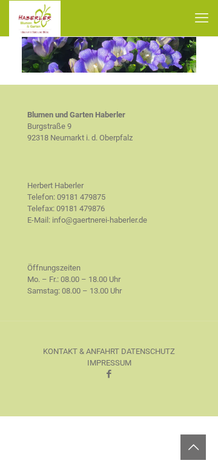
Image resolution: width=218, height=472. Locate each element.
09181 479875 (81, 197)
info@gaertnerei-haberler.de (99, 220)
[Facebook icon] (109, 374)
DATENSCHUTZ (148, 351)
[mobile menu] (201, 18)
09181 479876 (80, 208)
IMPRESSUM (109, 362)
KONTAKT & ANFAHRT (81, 351)
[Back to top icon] (193, 447)
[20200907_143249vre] (109, 69)
